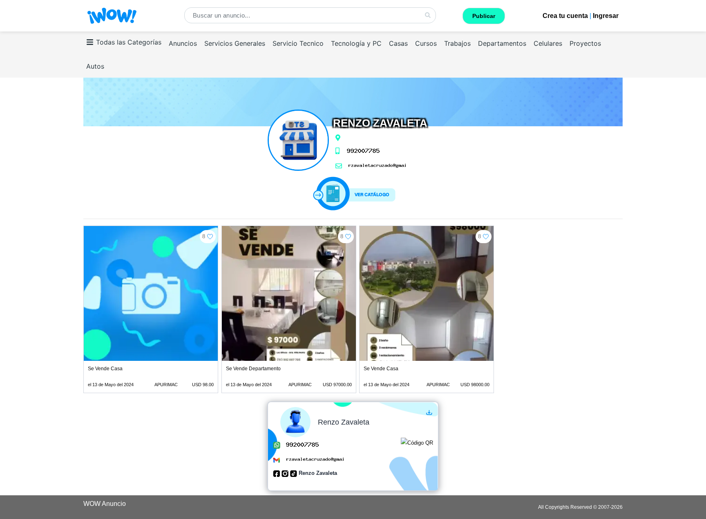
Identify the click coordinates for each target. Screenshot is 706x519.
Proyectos (585, 43)
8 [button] (203, 236)
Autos (95, 66)
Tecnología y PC (356, 43)
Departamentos (502, 43)
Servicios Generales (234, 43)
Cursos (426, 43)
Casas (398, 43)
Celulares (548, 43)
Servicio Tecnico (298, 43)
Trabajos (457, 43)
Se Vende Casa (105, 368)
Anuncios (183, 43)
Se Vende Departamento (253, 368)
